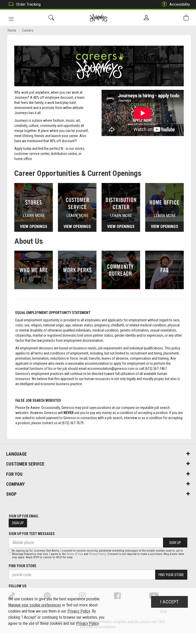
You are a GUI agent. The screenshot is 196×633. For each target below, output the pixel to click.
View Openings (33, 226)
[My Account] (146, 18)
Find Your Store (22, 566)
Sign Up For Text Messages (32, 534)
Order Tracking (28, 4)
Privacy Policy (97, 554)
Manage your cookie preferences (34, 605)
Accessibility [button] (179, 4)
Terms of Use (75, 554)
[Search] (51, 18)
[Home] (99, 18)
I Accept (169, 601)
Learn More (34, 215)
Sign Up (18, 523)
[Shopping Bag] (186, 18)
